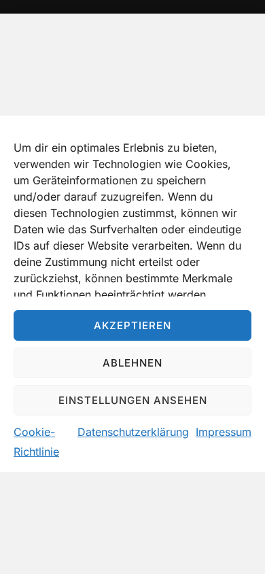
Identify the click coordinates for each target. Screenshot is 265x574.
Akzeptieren (132, 325)
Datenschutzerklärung (133, 432)
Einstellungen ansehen (132, 400)
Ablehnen (132, 362)
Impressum (223, 432)
